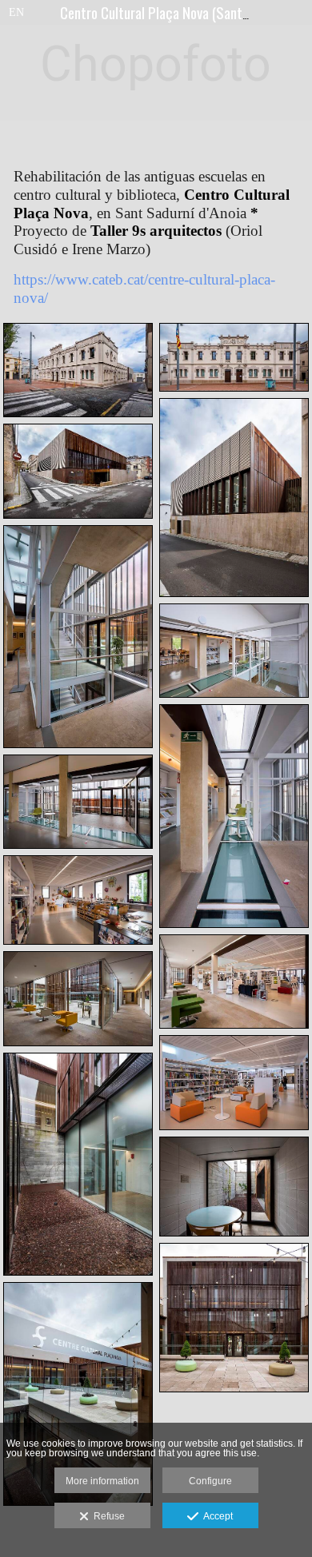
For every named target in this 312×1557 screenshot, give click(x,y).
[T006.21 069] (78, 998)
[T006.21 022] (234, 497)
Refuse (107, 1516)
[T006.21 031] (78, 470)
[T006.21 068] (234, 981)
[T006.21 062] (78, 900)
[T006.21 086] (234, 1186)
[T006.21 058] (234, 650)
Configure (210, 1481)
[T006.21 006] (234, 358)
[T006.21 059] (234, 816)
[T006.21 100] (78, 1394)
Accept (215, 1516)
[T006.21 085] (78, 1164)
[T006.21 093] (234, 1318)
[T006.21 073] (234, 1082)
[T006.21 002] (78, 370)
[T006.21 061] (78, 801)
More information (102, 1481)
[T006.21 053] (78, 637)
